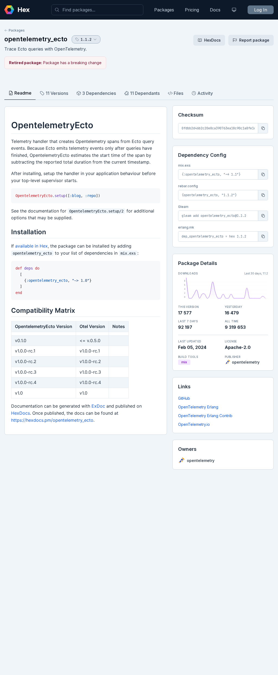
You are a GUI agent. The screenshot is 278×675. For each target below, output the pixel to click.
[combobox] (97, 9)
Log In (260, 9)
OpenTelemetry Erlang (198, 407)
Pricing (192, 9)
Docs (215, 9)
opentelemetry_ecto (35, 39)
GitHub (184, 398)
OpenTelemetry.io (194, 424)
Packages (164, 9)
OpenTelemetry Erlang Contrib (205, 415)
